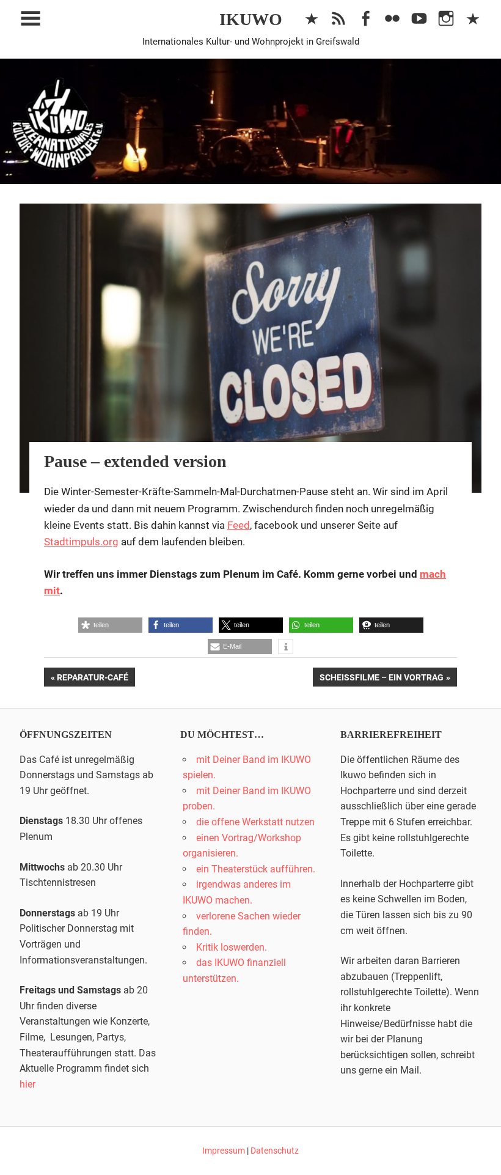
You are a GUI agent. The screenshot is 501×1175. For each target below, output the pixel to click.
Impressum (223, 1150)
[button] (110, 625)
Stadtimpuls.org (81, 542)
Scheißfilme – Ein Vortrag (381, 679)
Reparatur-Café (92, 679)
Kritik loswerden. (231, 947)
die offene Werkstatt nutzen (255, 822)
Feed (238, 525)
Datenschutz (274, 1150)
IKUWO (250, 19)
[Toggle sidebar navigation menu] (30, 18)
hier (27, 1084)
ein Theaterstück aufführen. (255, 869)
